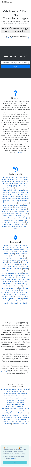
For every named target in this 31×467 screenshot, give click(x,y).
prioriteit (24, 207)
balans (9, 281)
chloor (12, 179)
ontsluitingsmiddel (20, 398)
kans (26, 213)
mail (19, 262)
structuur (6, 286)
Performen (20, 406)
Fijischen (16, 415)
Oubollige (20, 409)
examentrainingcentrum (19, 396)
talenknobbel (23, 177)
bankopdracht (10, 400)
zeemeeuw (19, 188)
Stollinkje (26, 417)
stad (18, 218)
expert (6, 277)
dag (9, 218)
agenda (5, 177)
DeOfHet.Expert (5, 372)
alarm (12, 201)
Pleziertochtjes (6, 417)
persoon (25, 262)
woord (10, 266)
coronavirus (17, 281)
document (18, 273)
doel (20, 296)
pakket (16, 251)
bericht (4, 273)
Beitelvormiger (23, 413)
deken (25, 286)
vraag (6, 258)
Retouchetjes (17, 417)
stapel (5, 194)
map (11, 245)
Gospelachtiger (7, 415)
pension (17, 207)
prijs (16, 296)
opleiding (9, 186)
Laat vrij (9, 411)
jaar (27, 218)
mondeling (12, 196)
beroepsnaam (22, 394)
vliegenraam (6, 181)
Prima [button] (15, 462)
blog (17, 201)
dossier (10, 275)
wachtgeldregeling (10, 394)
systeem (18, 284)
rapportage (17, 245)
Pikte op (25, 411)
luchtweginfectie (17, 391)
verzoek (5, 271)
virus (4, 249)
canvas (26, 301)
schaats (14, 203)
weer (16, 288)
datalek (6, 303)
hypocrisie (16, 194)
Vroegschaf (17, 411)
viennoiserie (20, 400)
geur (21, 213)
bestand (16, 269)
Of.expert (7, 2)
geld (10, 294)
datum (12, 296)
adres (14, 260)
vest (26, 220)
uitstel (17, 254)
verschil (5, 183)
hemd (19, 277)
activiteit (6, 256)
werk (11, 290)
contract (11, 177)
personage (8, 224)
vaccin (16, 290)
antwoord (23, 251)
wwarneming (8, 398)
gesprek (16, 222)
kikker (5, 205)
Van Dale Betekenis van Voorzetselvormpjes (18, 38)
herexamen (25, 198)
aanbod (3, 218)
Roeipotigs (15, 424)
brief (15, 262)
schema (3, 222)
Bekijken (15, 67)
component (17, 224)
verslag (24, 284)
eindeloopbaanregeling (9, 389)
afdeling (5, 288)
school (24, 260)
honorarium (23, 183)
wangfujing (20, 402)
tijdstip (3, 211)
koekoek (14, 209)
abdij (11, 183)
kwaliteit (4, 275)
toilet (27, 181)
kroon (8, 203)
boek (15, 266)
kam (8, 391)
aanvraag (14, 220)
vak (13, 284)
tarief (10, 216)
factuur (4, 266)
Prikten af (24, 424)
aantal (23, 218)
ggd (10, 277)
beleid (11, 288)
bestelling (19, 226)
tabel (22, 271)
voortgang (26, 279)
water (13, 218)
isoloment (6, 396)
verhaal (5, 254)
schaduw (25, 179)
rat (26, 194)
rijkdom (24, 277)
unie (9, 194)
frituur (26, 226)
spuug (20, 209)
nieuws (12, 226)
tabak (4, 190)
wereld (21, 288)
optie (17, 213)
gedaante (6, 201)
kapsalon (19, 301)
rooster (9, 269)
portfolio (13, 286)
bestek (8, 279)
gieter (3, 203)
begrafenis (5, 226)
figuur (25, 216)
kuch (25, 188)
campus (21, 292)
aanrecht (25, 281)
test (14, 277)
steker (16, 183)
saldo (4, 281)
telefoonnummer (17, 247)
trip (19, 203)
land (22, 266)
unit (15, 190)
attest (16, 292)
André (15, 413)
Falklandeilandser (21, 419)
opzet (15, 216)
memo (20, 216)
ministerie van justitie (15, 205)
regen (9, 247)
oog (8, 211)
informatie (7, 264)
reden (5, 216)
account (5, 245)
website (16, 249)
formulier (15, 264)
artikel (10, 262)
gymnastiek (16, 192)
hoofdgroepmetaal (12, 404)
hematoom (23, 201)
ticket (3, 247)
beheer (14, 279)
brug (16, 211)
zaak (12, 213)
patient (20, 220)
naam (21, 264)
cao (8, 213)
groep (19, 260)
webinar (9, 249)
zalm (26, 192)
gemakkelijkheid (8, 188)
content (19, 299)
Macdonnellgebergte (9, 409)
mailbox (4, 301)
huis (7, 290)
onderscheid (6, 192)
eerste (6, 294)
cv (21, 269)
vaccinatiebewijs (7, 292)
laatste (4, 299)
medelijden (20, 181)
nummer (23, 258)
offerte (10, 222)
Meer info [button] (13, 458)
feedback (20, 256)
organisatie (11, 299)
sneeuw (4, 196)
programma (23, 294)
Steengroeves (11, 406)
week (17, 258)
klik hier (19, 152)
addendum (5, 179)
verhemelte (16, 198)
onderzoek (7, 260)
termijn (11, 258)
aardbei (18, 179)
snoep (28, 292)
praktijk (25, 299)
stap (25, 209)
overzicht (24, 254)
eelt (18, 196)
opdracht (22, 275)
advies (11, 254)
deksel (19, 286)
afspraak (11, 273)
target (24, 224)
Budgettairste (8, 419)
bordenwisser (6, 198)
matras (16, 294)
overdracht (6, 284)
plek (28, 211)
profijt (15, 186)
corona (25, 269)
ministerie (22, 211)
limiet (4, 269)
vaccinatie (6, 220)
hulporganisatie (23, 389)
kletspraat (6, 209)
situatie (12, 256)
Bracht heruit (6, 413)
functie (26, 296)
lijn (12, 211)
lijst (26, 271)
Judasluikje (24, 415)
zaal (4, 213)
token (10, 301)
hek (21, 249)
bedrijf (5, 262)
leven (20, 303)
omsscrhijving (10, 402)
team (16, 275)
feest (11, 251)
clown (26, 190)
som (22, 192)
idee (26, 288)
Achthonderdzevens (21, 421)
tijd (19, 266)
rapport (24, 245)
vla (8, 190)
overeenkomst (14, 271)
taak (28, 275)
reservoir (22, 186)
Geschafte (7, 424)
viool (25, 205)
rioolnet (22, 404)
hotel (25, 303)
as (14, 301)
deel (25, 256)
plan (27, 222)
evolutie (20, 190)
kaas (3, 279)
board (13, 181)
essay (26, 247)
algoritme (14, 303)
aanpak (5, 251)
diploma (25, 273)
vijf (11, 190)
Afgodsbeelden (7, 421)
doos (22, 194)
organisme (24, 196)
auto (15, 228)
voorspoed (25, 203)
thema (23, 222)
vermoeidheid (8, 207)
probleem (5, 296)
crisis (26, 249)
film (25, 264)
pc (16, 177)
